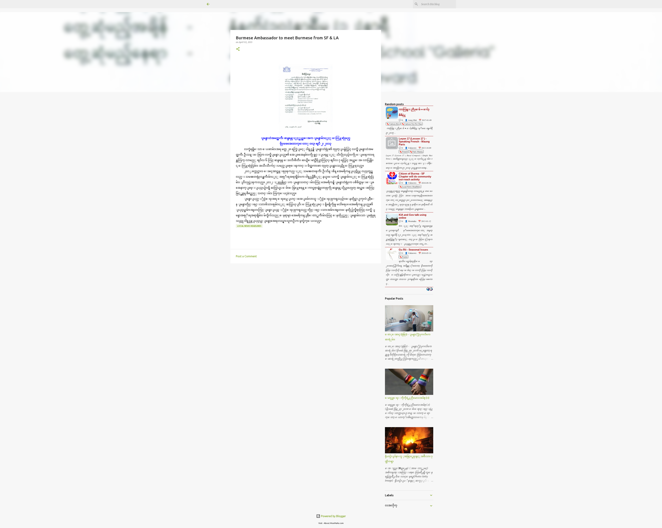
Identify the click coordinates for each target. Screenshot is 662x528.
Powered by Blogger (333, 516)
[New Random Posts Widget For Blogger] (429, 289)
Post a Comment (246, 256)
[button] (238, 49)
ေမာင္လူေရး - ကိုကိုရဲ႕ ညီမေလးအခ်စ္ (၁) (407, 397)
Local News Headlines (249, 226)
